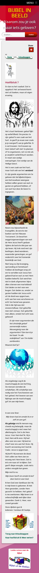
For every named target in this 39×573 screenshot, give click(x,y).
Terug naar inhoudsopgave (16, 534)
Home (9, 57)
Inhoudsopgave (24, 57)
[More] (31, 49)
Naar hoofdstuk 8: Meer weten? (19, 537)
